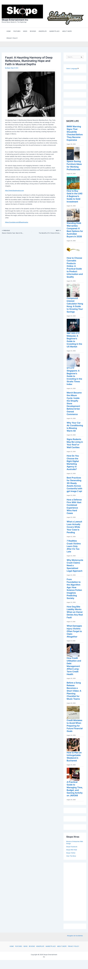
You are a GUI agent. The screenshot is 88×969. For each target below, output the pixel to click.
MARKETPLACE (51, 946)
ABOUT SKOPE (62, 946)
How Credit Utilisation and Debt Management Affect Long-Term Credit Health (74, 666)
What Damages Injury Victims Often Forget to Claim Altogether (74, 631)
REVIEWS (32, 946)
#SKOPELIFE (40, 946)
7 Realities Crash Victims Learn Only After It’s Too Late (74, 546)
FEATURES (18, 946)
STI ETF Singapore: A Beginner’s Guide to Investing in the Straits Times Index (74, 376)
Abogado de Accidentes (75, 936)
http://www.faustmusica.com (14, 190)
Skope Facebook (71, 846)
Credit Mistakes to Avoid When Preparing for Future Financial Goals (75, 725)
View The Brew (71, 856)
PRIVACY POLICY (73, 946)
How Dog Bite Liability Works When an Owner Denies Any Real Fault (75, 612)
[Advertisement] (77, 891)
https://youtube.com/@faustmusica (16, 222)
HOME (12, 946)
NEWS (25, 946)
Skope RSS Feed (71, 850)
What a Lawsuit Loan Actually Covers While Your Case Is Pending (74, 527)
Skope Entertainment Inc (15, 19)
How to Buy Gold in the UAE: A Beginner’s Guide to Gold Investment (75, 196)
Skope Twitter (70, 853)
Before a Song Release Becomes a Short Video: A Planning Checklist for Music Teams (74, 690)
